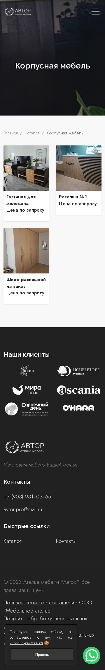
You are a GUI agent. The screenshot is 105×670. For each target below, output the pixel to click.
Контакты (66, 541)
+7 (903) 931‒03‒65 (27, 496)
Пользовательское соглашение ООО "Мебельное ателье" (48, 607)
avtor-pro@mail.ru (23, 509)
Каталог (12, 541)
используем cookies (26, 643)
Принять (42, 654)
